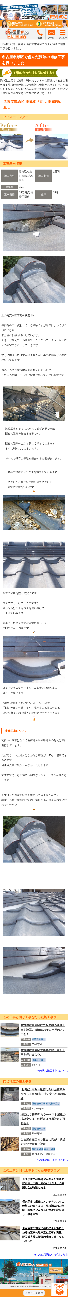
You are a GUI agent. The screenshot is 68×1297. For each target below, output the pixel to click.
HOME (5, 44)
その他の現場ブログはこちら (51, 1254)
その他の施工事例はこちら (52, 1070)
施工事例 (17, 44)
